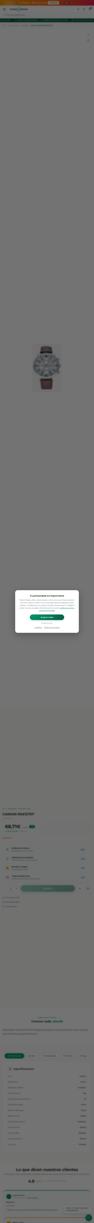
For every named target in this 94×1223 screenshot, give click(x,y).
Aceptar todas (47, 617)
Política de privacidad (51, 628)
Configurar (38, 628)
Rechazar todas (47, 623)
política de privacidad (47, 611)
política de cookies (67, 608)
